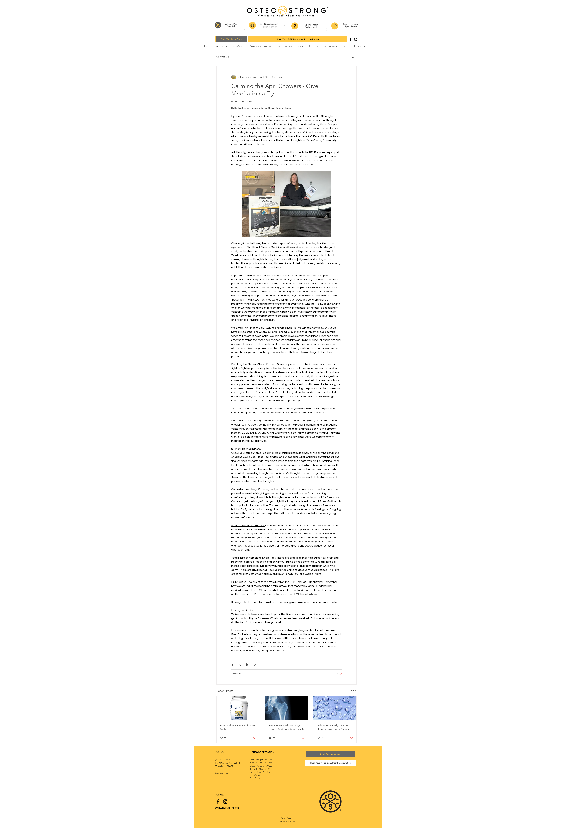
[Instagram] (355, 39)
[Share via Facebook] (232, 664)
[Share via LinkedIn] (247, 664)
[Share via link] (254, 664)
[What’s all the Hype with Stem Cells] (238, 708)
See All (353, 690)
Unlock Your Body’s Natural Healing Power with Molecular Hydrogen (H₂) (334, 727)
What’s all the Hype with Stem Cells (237, 727)
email (227, 772)
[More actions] (340, 77)
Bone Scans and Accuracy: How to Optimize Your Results (286, 727)
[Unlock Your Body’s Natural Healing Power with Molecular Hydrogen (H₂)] (334, 708)
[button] (352, 56)
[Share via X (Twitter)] (240, 664)
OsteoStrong (222, 57)
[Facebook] (350, 39)
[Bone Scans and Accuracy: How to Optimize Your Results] (286, 708)
